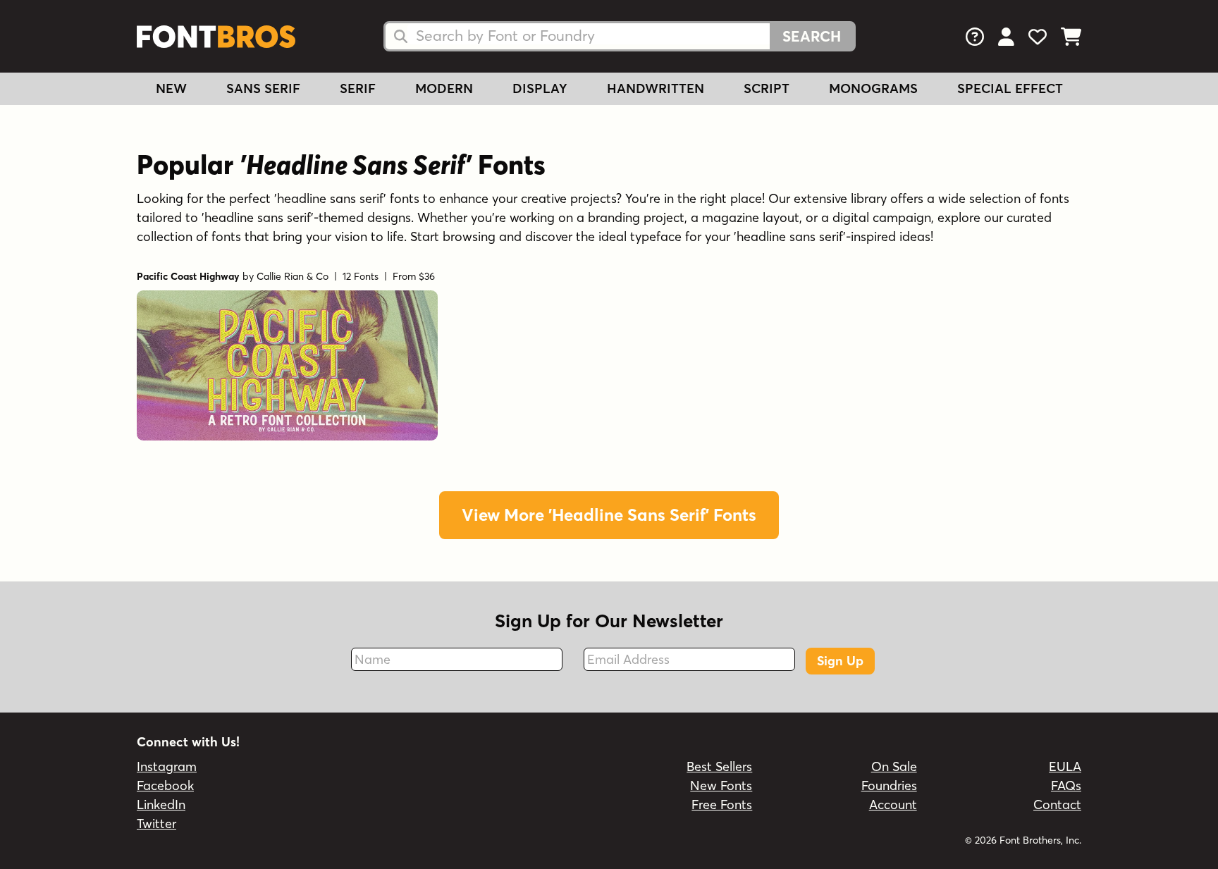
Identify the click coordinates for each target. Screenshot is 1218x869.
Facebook (165, 785)
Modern (444, 88)
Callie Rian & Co (292, 276)
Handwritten (655, 88)
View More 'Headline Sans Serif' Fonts (609, 515)
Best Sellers (719, 766)
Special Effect (1010, 88)
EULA (1065, 766)
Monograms (873, 88)
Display (539, 88)
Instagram (167, 766)
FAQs (1066, 785)
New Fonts (721, 785)
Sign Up (840, 661)
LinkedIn (161, 804)
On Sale (894, 766)
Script (766, 88)
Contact (1057, 804)
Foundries (889, 785)
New (171, 88)
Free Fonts (721, 804)
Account (893, 804)
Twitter (156, 823)
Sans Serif (263, 88)
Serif (358, 88)
